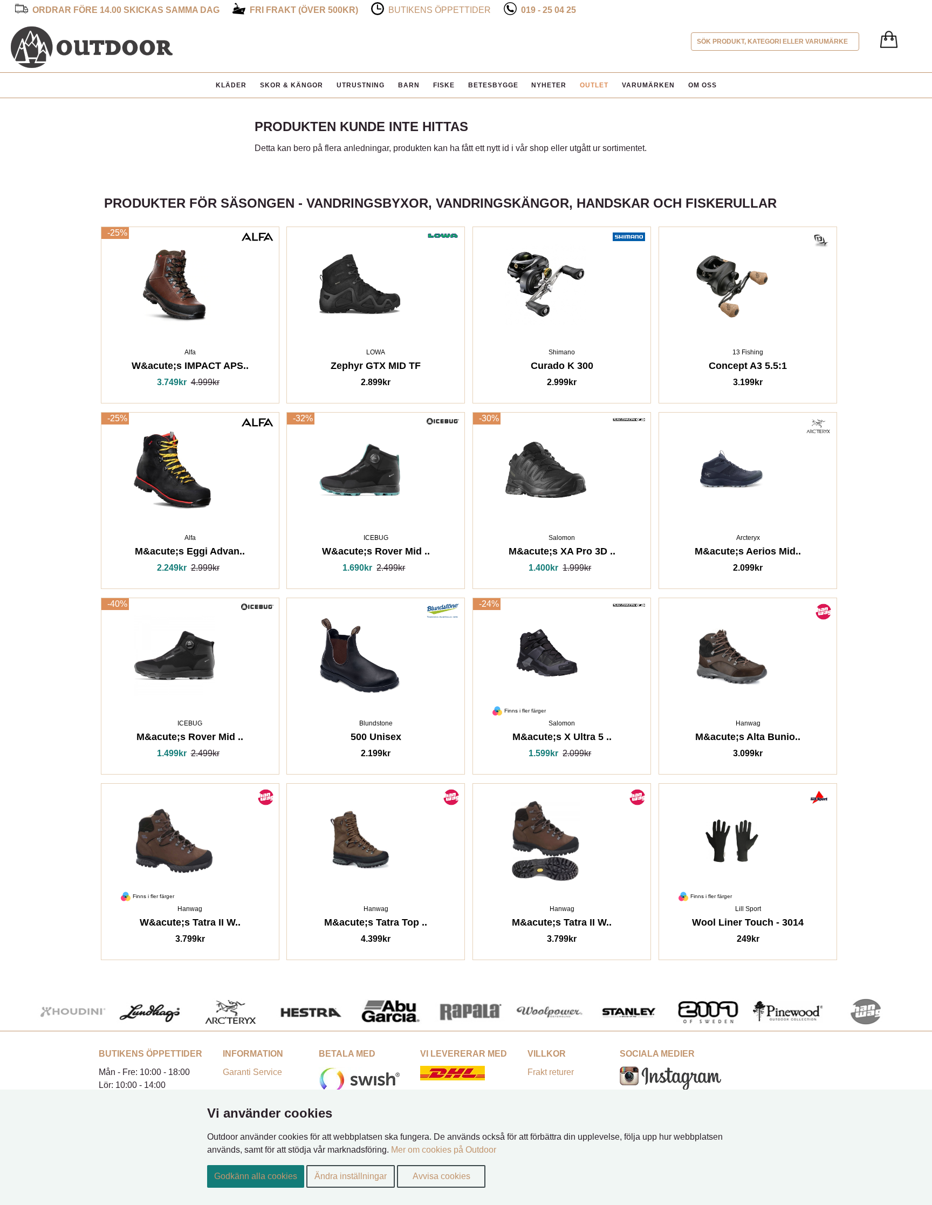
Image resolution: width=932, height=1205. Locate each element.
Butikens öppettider (439, 10)
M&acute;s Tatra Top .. (375, 924)
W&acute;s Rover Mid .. (376, 553)
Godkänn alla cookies (255, 1176)
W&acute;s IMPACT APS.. (190, 367)
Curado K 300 (562, 367)
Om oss (702, 85)
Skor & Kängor (291, 85)
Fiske (444, 85)
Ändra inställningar (350, 1176)
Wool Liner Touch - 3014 (748, 924)
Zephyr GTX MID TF (376, 367)
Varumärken (648, 85)
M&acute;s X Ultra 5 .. (562, 739)
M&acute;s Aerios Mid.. (748, 553)
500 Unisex (376, 739)
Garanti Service (252, 1072)
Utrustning (361, 85)
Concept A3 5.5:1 (748, 367)
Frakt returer (550, 1072)
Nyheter (548, 85)
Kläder (231, 85)
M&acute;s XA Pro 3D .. (562, 553)
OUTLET (594, 85)
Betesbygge (493, 85)
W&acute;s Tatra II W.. (190, 924)
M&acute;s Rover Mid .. (189, 739)
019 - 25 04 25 (548, 10)
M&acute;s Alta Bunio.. (747, 739)
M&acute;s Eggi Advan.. (190, 553)
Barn (409, 85)
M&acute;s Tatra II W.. (562, 924)
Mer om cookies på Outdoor (443, 1149)
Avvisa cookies (441, 1176)
